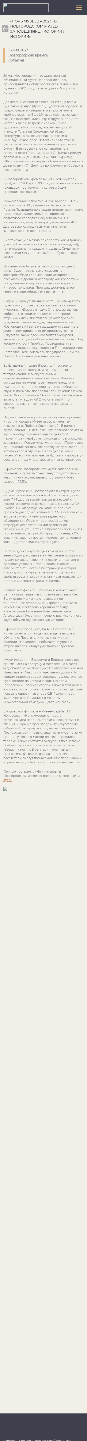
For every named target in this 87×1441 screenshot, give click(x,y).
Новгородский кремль (28, 55)
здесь (7, 780)
